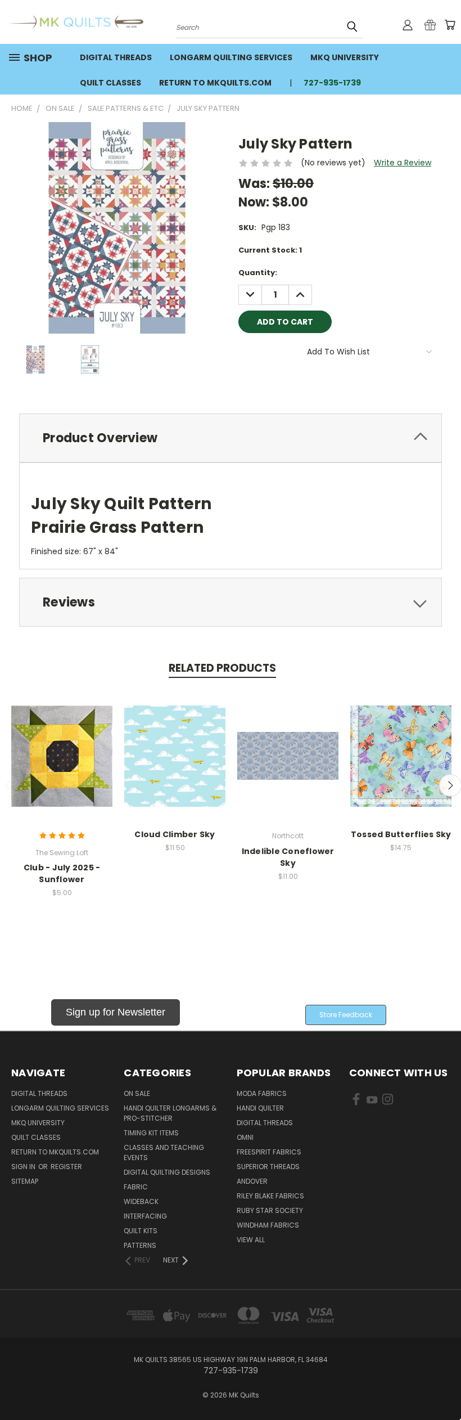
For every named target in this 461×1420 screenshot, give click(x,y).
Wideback (141, 1201)
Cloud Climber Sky (174, 834)
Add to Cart (62, 765)
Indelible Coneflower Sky (288, 857)
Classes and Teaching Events (164, 1152)
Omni (245, 1137)
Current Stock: (270, 250)
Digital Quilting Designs (167, 1172)
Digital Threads (116, 57)
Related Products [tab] (222, 668)
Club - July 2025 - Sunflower (62, 873)
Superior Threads (268, 1166)
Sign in (24, 1166)
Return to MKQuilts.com (215, 82)
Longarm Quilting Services (231, 57)
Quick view (62, 744)
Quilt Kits (140, 1230)
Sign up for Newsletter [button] (115, 1012)
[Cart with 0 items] (449, 24)
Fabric (136, 1187)
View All (251, 1239)
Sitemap (24, 1181)
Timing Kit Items (151, 1133)
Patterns (140, 1245)
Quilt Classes (110, 82)
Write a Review (402, 162)
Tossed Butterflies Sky (401, 834)
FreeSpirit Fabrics (269, 1152)
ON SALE (137, 1093)
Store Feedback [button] (345, 1014)
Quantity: (257, 272)
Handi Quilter (260, 1108)
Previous (444, 1385)
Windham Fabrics (268, 1225)
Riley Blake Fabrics (270, 1196)
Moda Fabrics (262, 1093)
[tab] (230, 438)
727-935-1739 (332, 82)
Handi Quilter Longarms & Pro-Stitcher (170, 1113)
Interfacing (145, 1216)
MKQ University (344, 57)
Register (66, 1166)
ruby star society (270, 1210)
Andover (252, 1181)
